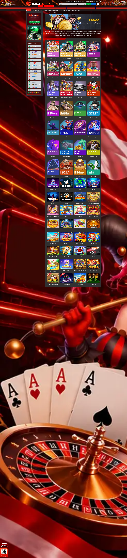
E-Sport (40, 7)
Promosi (98, 7)
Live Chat (77, 1)
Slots (46, 7)
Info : (27, 10)
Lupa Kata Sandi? (94, 1)
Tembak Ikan (87, 7)
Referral (92, 7)
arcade (57, 7)
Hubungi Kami (85, 1)
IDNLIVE (52, 7)
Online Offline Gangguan (34, 92)
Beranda (29, 7)
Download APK (69, 1)
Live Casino (75, 7)
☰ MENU (4, 545)
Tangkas (81, 7)
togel (69, 7)
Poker (63, 7)
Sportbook (34, 7)
